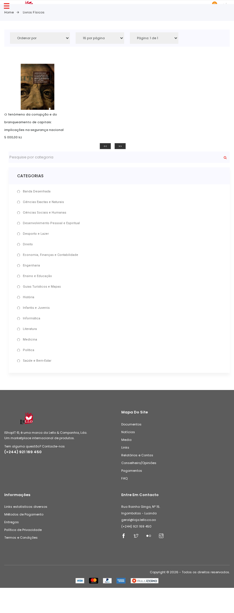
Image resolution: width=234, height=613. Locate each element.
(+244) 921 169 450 (23, 452)
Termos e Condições (21, 537)
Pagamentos (131, 470)
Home (9, 12)
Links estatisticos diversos (25, 506)
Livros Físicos (34, 12)
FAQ (124, 478)
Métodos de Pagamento (23, 514)
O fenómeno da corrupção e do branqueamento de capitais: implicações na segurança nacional (34, 122)
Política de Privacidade (23, 530)
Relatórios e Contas (137, 455)
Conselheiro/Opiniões (138, 463)
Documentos (131, 424)
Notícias (128, 432)
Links (125, 447)
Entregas (11, 522)
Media (126, 439)
